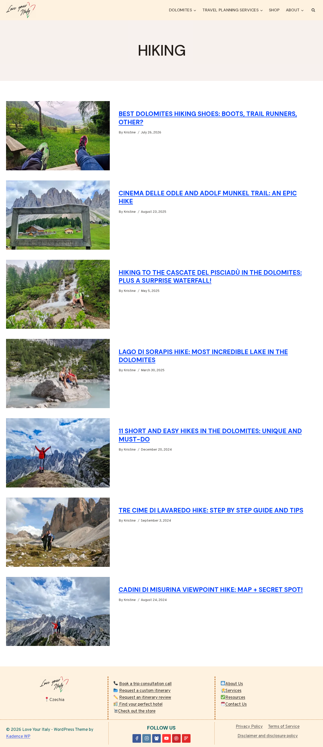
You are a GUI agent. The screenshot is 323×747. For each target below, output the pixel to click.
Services (233, 691)
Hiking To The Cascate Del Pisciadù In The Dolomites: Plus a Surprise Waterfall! (210, 276)
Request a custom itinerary (145, 691)
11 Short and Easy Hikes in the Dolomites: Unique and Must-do (210, 435)
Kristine (130, 132)
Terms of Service (284, 727)
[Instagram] (146, 738)
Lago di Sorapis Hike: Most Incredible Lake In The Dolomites (203, 356)
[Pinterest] (176, 738)
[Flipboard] (186, 738)
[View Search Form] (313, 10)
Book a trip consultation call (145, 684)
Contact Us (236, 704)
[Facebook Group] (156, 738)
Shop (274, 10)
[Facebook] (136, 738)
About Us (234, 684)
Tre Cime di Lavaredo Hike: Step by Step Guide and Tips (211, 510)
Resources (235, 698)
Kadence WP (18, 736)
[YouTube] (166, 738)
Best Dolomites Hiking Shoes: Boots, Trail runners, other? (208, 118)
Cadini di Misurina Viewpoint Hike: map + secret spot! (211, 590)
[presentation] (58, 135)
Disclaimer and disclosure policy (267, 736)
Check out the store (136, 711)
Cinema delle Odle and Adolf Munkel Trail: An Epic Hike (208, 197)
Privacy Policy (249, 727)
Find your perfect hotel (140, 704)
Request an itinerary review (145, 698)
